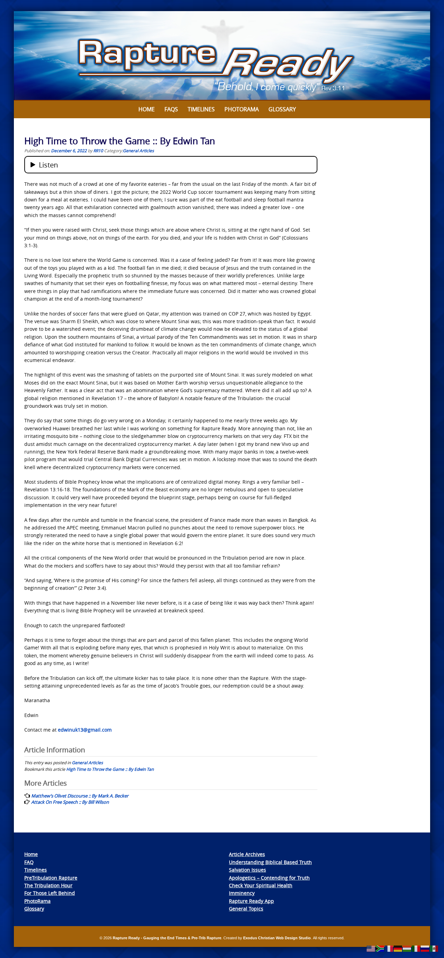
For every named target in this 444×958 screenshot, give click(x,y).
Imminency (242, 893)
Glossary (282, 109)
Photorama (241, 109)
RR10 (98, 150)
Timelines (201, 109)
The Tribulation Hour (48, 885)
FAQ (29, 862)
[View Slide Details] (222, 56)
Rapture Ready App (251, 901)
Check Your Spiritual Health (260, 885)
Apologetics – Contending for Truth (269, 877)
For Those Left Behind (49, 893)
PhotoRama (37, 901)
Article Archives (247, 854)
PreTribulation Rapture (50, 877)
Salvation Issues (247, 869)
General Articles (138, 150)
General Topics (246, 908)
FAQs (171, 109)
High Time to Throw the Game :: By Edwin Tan (110, 769)
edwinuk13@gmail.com (85, 729)
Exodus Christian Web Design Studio (277, 938)
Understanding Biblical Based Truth (270, 862)
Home (146, 109)
